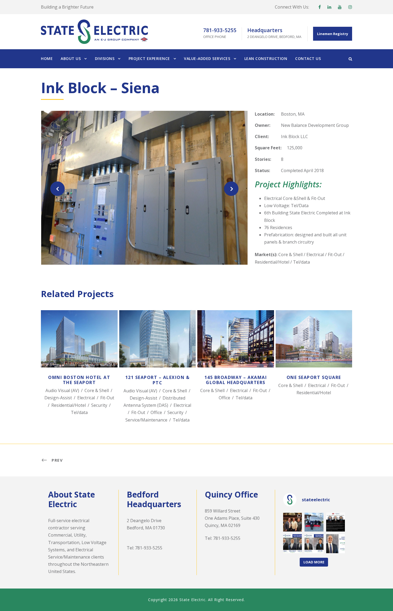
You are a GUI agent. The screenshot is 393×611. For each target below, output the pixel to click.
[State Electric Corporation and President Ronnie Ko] (314, 543)
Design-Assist (58, 398)
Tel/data (79, 412)
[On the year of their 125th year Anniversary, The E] (335, 522)
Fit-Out (107, 398)
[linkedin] (329, 7)
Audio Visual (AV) (62, 390)
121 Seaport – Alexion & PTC (157, 346)
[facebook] (319, 7)
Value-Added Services (207, 58)
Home (47, 58)
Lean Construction (265, 58)
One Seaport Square (314, 346)
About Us (71, 58)
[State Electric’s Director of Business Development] (335, 543)
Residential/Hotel (68, 405)
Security (99, 405)
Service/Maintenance (146, 420)
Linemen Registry (332, 33)
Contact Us (308, 58)
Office (156, 412)
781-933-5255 (148, 548)
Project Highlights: (288, 184)
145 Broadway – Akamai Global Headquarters (235, 346)
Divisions (105, 58)
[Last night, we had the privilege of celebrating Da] (292, 522)
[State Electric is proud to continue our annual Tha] (314, 522)
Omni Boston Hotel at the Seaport (79, 346)
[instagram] (350, 7)
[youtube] (340, 7)
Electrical (86, 398)
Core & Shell (96, 390)
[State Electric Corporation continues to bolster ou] (292, 543)
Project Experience (149, 58)
